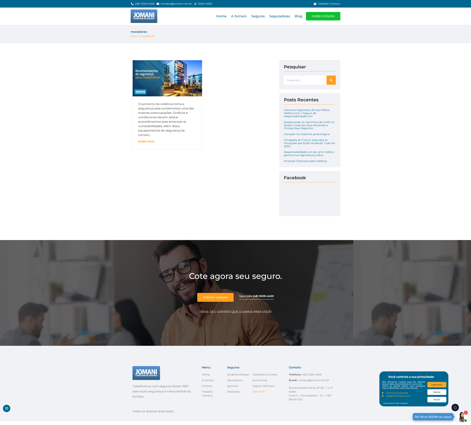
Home (221, 16)
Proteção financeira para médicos (305, 161)
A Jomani (239, 16)
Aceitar (436, 399)
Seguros (258, 16)
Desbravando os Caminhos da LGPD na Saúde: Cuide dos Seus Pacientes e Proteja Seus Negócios (309, 125)
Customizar (436, 384)
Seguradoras (279, 16)
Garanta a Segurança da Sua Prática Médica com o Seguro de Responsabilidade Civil (307, 113)
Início (134, 36)
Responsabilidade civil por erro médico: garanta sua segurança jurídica (309, 153)
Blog (298, 16)
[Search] (331, 80)
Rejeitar (436, 392)
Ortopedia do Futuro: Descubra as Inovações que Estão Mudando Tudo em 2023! (309, 143)
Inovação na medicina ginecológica (307, 134)
